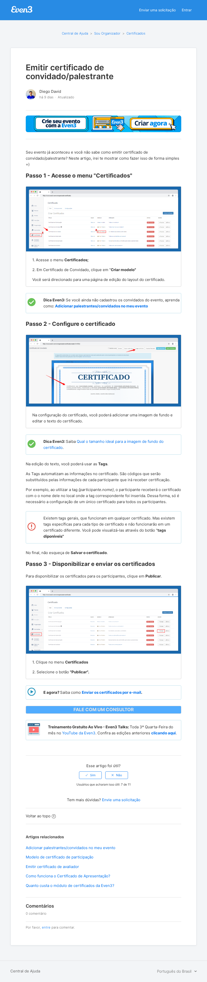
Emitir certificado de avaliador (52, 866)
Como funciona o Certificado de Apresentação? (68, 876)
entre (46, 927)
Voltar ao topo (38, 816)
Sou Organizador (107, 33)
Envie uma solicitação (121, 799)
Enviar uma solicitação (157, 10)
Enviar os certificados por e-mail (111, 692)
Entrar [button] (187, 10)
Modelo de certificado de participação (59, 857)
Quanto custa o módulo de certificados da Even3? (70, 885)
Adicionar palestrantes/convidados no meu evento (70, 847)
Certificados (135, 33)
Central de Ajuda (75, 33)
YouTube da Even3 (78, 733)
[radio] (90, 775)
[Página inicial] (21, 12)
